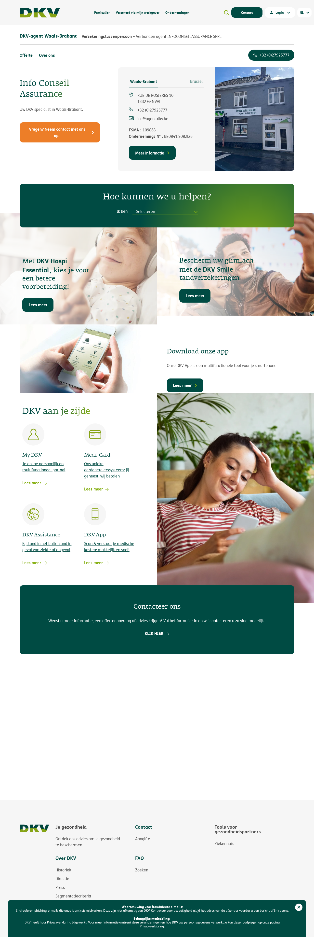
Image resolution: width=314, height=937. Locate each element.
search (226, 12)
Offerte (26, 55)
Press (60, 887)
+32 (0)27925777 (274, 55)
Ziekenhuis (224, 843)
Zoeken (141, 870)
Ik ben (122, 211)
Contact (247, 12)
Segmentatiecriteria (73, 896)
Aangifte (142, 838)
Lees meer (38, 305)
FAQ (139, 858)
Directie (62, 878)
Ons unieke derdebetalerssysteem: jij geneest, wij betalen (106, 470)
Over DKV (65, 858)
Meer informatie (149, 153)
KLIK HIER (154, 633)
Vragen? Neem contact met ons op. (57, 132)
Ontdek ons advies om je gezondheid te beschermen (87, 842)
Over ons (47, 55)
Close (298, 907)
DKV (40, 12)
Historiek (63, 870)
